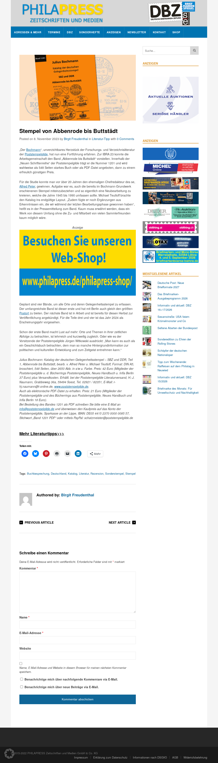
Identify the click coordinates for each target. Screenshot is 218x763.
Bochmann (33, 149)
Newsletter (137, 32)
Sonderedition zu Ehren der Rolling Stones (174, 341)
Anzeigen (114, 32)
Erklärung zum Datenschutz (110, 757)
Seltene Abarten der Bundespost (178, 328)
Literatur (84, 473)
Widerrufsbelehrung (195, 757)
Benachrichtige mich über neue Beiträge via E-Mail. (61, 687)
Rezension (96, 473)
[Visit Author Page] (25, 499)
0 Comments (125, 139)
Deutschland (58, 473)
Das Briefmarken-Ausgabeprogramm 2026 (173, 296)
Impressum (81, 757)
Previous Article (39, 522)
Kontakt (159, 32)
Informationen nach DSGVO (150, 757)
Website (25, 648)
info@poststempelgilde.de (36, 409)
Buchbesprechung (38, 473)
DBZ (70, 32)
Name (24, 617)
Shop (176, 32)
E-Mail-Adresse (31, 633)
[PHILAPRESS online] (109, 13)
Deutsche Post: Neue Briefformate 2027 (171, 285)
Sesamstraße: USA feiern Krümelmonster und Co (173, 319)
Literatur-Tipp (101, 139)
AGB (175, 757)
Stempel (130, 473)
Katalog (72, 473)
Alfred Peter (27, 186)
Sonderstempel (114, 473)
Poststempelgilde (36, 154)
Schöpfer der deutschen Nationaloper (172, 352)
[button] (9, 753)
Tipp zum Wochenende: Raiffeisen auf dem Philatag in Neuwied (176, 366)
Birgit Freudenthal (76, 139)
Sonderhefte (89, 32)
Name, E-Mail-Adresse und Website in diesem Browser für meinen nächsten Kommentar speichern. (72, 670)
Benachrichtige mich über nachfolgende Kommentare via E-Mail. (71, 679)
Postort (24, 313)
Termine (54, 32)
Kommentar (28, 568)
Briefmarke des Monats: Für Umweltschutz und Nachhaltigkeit (178, 390)
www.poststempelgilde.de (71, 386)
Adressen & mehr (27, 32)
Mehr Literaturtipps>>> (41, 433)
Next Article (120, 522)
